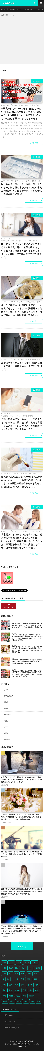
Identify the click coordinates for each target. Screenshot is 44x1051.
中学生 (25, 416)
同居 (29, 974)
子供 (22, 979)
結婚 (24, 996)
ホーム (3, 9)
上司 (4, 968)
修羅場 (38, 157)
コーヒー (16, 301)
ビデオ (28, 181)
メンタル (38, 531)
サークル (6, 240)
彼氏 (22, 985)
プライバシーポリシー (12, 1028)
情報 (20, 473)
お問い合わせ (8, 1015)
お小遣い (6, 416)
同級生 (36, 974)
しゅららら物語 (28, 1041)
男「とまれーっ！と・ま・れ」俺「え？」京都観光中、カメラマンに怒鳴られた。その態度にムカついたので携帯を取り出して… (22, 854)
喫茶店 (34, 301)
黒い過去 (7, 739)
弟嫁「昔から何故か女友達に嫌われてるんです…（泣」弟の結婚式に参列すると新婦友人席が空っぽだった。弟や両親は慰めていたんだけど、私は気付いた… (22, 891)
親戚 (26, 1001)
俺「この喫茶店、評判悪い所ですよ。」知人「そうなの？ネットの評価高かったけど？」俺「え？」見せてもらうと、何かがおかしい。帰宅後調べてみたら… (21, 310)
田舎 (36, 990)
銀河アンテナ (29, 9)
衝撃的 (38, 81)
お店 (15, 359)
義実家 (5, 1001)
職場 (12, 1001)
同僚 (22, 974)
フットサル (28, 240)
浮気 (30, 990)
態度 (38, 301)
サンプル (20, 359)
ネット (21, 105)
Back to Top (22, 947)
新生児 (25, 473)
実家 (29, 979)
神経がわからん (14, 996)
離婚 (32, 1001)
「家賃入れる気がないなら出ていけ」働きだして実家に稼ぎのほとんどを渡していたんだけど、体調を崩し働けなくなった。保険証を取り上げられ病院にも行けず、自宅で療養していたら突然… (21, 541)
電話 (38, 1001)
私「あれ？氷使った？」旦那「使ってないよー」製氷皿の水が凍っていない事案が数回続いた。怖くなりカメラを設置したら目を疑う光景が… (21, 189)
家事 (35, 979)
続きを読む (34, 143)
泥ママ (6, 727)
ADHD (16, 105)
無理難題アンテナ (15, 9)
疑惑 (34, 473)
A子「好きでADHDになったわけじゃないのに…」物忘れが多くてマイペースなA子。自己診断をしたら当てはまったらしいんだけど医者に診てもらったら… (21, 113)
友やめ (27, 105)
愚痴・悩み (8, 714)
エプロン (16, 181)
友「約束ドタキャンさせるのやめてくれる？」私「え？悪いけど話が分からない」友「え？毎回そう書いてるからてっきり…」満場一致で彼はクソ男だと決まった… (21, 251)
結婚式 (31, 996)
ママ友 (26, 962)
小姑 (10, 985)
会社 (30, 968)
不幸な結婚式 (8, 696)
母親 (24, 990)
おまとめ (40, 9)
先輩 (4, 974)
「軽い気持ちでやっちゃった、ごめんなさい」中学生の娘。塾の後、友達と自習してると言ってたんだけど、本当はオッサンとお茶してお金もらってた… (21, 424)
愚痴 (36, 985)
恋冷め (6, 708)
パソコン (31, 531)
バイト (19, 962)
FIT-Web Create (24, 1044)
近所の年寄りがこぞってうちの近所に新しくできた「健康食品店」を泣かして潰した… (21, 366)
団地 (38, 359)
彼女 (16, 985)
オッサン (13, 416)
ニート (20, 531)
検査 (30, 473)
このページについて (11, 1021)
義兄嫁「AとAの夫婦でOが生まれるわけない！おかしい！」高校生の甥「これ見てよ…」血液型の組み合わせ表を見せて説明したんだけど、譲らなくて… (22, 481)
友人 (10, 974)
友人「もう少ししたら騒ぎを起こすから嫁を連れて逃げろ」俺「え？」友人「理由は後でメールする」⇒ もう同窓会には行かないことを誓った (22, 779)
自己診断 (37, 105)
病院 (4, 996)
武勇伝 (38, 336)
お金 (15, 531)
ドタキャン (14, 240)
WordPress (22, 1046)
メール (34, 962)
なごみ (6, 690)
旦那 (10, 990)
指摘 (31, 105)
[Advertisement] (22, 39)
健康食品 (33, 359)
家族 (4, 985)
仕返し (28, 301)
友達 (16, 974)
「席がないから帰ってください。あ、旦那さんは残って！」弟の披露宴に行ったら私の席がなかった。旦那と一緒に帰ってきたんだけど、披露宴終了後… (22, 816)
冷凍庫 (39, 181)
